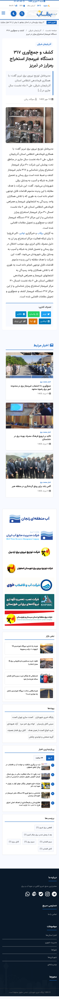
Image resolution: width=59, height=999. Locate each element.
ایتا (31, 321)
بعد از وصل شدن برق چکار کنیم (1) (38, 837)
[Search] (21, 13)
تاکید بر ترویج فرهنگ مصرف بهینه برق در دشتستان (32, 438)
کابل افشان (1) (46, 851)
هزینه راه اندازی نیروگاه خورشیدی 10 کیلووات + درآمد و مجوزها (25, 650)
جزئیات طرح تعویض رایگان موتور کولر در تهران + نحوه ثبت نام (23, 787)
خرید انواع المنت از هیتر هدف (40, 733)
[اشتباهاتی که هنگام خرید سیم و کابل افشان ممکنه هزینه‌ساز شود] (46, 681)
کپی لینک (18, 321)
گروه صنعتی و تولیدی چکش (41, 739)
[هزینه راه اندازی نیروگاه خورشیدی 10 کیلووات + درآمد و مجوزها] (46, 651)
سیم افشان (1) (46, 844)
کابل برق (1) (14, 844)
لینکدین (43, 321)
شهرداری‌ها (52, 960)
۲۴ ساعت (39, 760)
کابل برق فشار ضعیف (16, 733)
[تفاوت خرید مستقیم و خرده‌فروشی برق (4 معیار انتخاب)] (46, 666)
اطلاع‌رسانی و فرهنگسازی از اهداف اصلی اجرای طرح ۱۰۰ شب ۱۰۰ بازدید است (23, 806)
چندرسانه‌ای (52, 967)
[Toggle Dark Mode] (13, 13)
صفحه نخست (51, 30)
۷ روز (50, 760)
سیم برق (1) (29, 844)
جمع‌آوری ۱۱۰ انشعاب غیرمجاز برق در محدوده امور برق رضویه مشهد (31, 388)
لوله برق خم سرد (27, 726)
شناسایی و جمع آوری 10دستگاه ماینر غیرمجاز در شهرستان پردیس (22, 797)
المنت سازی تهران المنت (22, 720)
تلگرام (19, 314)
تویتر (44, 314)
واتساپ (32, 314)
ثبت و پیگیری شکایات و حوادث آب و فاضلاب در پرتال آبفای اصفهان (23, 768)
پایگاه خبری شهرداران (44, 720)
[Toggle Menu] (3, 13)
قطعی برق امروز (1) (44, 830)
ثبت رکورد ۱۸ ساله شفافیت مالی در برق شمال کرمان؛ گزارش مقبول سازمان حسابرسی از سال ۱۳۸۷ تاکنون (23, 778)
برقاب (40, 233)
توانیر (22, 233)
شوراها (54, 952)
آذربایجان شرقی (34, 30)
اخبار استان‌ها (51, 938)
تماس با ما (52, 917)
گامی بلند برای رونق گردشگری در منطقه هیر (31, 486)
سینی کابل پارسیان (45, 726)
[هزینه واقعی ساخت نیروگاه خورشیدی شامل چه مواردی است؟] (46, 696)
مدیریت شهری (51, 945)
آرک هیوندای (12, 726)
